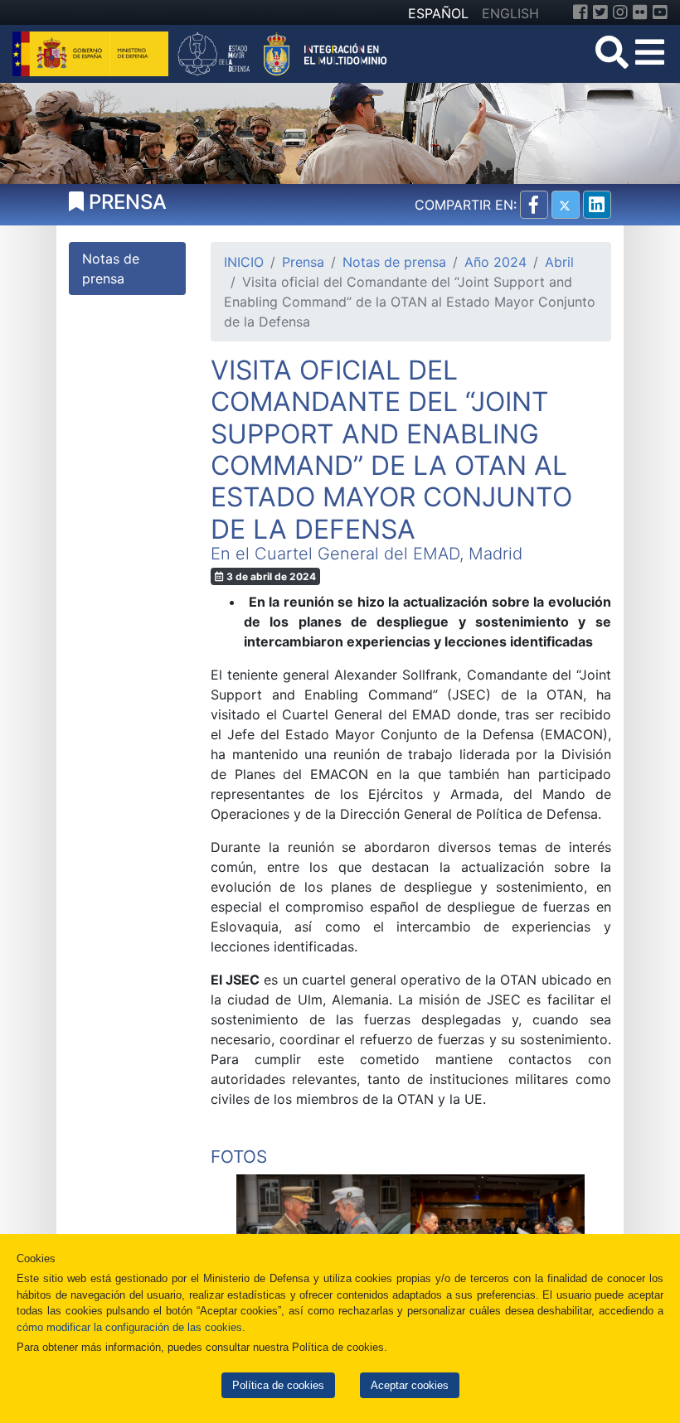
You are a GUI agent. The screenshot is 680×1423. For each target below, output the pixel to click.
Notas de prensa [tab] (110, 268)
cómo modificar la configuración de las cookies (129, 1327)
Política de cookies (278, 1385)
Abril (559, 262)
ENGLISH (510, 13)
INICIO (244, 262)
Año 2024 (495, 262)
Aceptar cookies (410, 1385)
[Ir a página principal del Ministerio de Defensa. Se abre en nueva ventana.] (92, 52)
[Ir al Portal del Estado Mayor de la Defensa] (282, 52)
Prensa (303, 262)
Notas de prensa (394, 262)
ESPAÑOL (438, 13)
